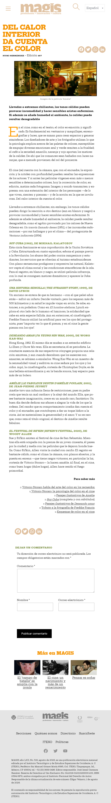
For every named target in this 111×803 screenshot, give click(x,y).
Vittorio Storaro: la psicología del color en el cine (62, 491)
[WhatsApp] (95, 50)
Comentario (26, 566)
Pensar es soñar (83, 677)
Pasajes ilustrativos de (75, 495)
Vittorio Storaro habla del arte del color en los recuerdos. (58, 487)
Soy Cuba (53, 499)
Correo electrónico (71, 600)
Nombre (23, 600)
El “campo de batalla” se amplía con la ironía (27, 682)
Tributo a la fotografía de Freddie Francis (67, 507)
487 (40, 56)
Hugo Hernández (13, 56)
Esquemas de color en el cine (75, 511)
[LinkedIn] (102, 50)
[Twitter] (88, 50)
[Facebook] (80, 50)
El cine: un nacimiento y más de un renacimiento (55, 682)
